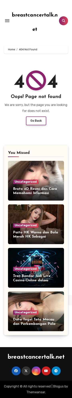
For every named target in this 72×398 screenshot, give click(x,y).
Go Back (36, 120)
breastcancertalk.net (36, 357)
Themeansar (35, 392)
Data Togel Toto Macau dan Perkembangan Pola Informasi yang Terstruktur (36, 324)
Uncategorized (26, 181)
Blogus (58, 386)
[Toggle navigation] (7, 20)
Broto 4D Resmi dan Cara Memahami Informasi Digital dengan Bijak (35, 193)
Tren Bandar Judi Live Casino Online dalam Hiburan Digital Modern (33, 280)
